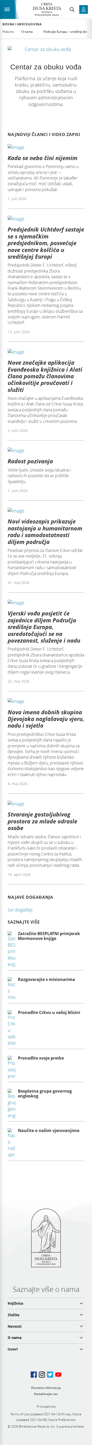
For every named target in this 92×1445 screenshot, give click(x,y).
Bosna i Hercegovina (22, 24)
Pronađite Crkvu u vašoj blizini (49, 1012)
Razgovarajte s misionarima (46, 979)
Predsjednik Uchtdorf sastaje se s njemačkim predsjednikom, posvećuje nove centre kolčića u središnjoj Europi (46, 242)
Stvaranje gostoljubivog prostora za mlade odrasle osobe (42, 821)
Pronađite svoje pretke (41, 1058)
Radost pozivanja (30, 461)
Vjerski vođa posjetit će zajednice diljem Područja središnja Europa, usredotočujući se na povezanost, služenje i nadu (44, 626)
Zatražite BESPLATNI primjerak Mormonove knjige (49, 936)
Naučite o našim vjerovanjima (48, 1130)
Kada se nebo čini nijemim (42, 158)
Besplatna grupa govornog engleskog (45, 1093)
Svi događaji (20, 910)
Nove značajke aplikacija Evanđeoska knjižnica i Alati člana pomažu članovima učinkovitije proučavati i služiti (45, 376)
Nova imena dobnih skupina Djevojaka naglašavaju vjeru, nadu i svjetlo (46, 718)
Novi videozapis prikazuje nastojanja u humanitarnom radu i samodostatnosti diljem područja (45, 531)
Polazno (8, 31)
